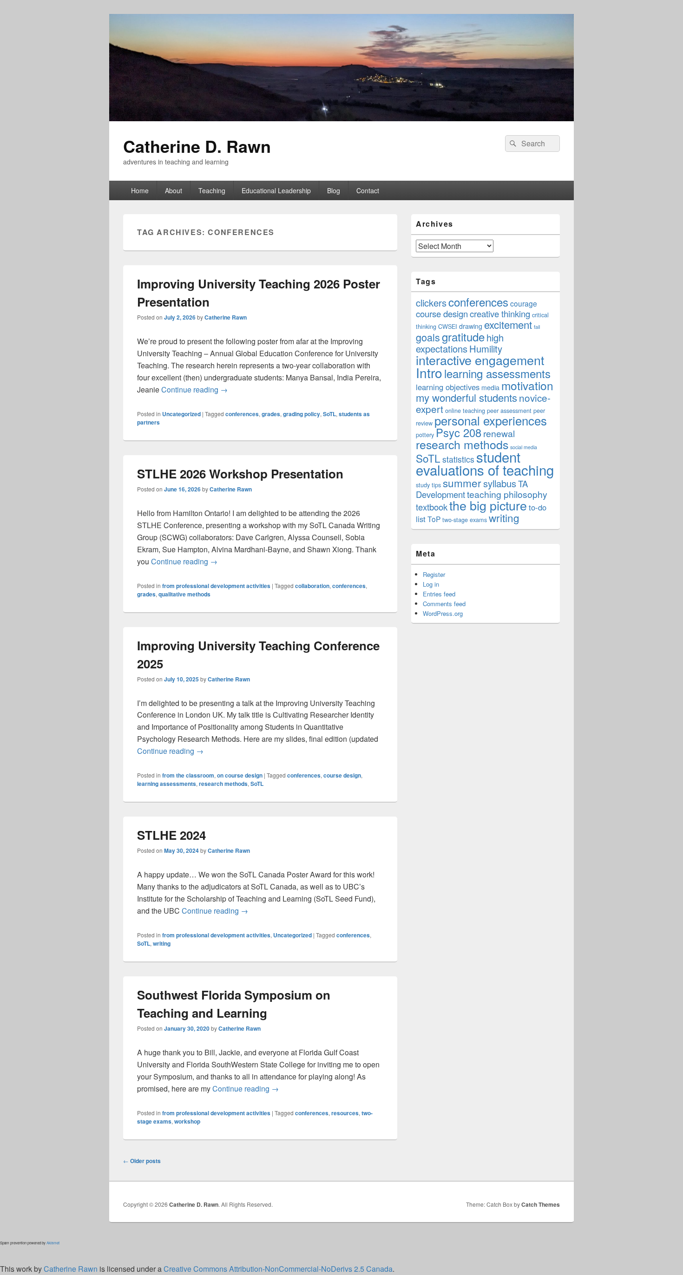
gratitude (463, 336)
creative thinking (500, 313)
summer (462, 482)
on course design (240, 775)
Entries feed (439, 593)
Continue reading (194, 389)
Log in (431, 584)
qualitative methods (184, 594)
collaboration (312, 586)
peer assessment (509, 410)
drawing (470, 326)
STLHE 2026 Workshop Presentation (240, 473)
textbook (431, 507)
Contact (367, 190)
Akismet (52, 1242)
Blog (333, 190)
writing (162, 943)
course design (342, 775)
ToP (433, 519)
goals (428, 337)
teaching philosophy (507, 494)
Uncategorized (181, 414)
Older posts (142, 1161)
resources (345, 1113)
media (490, 387)
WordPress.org (443, 613)
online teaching (465, 410)
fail (537, 326)
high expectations (460, 343)
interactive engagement (480, 360)
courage (523, 303)
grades (271, 414)
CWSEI (447, 326)
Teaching (211, 190)
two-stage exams (464, 519)
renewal (499, 433)
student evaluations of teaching (485, 463)
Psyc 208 (458, 432)
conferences (242, 414)
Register (434, 574)
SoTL (329, 414)
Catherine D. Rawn (197, 146)
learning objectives (447, 386)
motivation (527, 385)
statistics (458, 459)
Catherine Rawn (225, 317)
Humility (485, 348)
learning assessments (166, 783)
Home (140, 190)
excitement (508, 324)
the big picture (488, 505)
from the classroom (188, 775)
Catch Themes (540, 1204)
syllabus (499, 483)
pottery (425, 434)
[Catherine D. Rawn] (341, 118)
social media (523, 447)
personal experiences (490, 420)
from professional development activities (216, 586)
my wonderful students (466, 397)
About (173, 190)
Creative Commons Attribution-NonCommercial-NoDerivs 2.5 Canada (278, 1268)
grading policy (301, 414)
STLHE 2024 (171, 834)
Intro (429, 372)
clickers (431, 302)
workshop (187, 1121)
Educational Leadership (276, 190)
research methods (223, 783)
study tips (428, 484)
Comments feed (444, 603)
